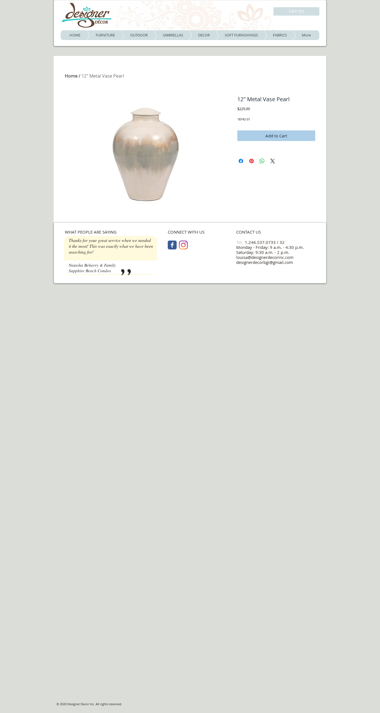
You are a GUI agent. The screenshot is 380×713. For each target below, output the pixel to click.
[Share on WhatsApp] (262, 161)
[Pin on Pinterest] (251, 161)
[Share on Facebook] (241, 161)
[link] (297, 11)
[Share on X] (272, 161)
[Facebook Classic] (172, 245)
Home (71, 76)
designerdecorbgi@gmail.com (264, 262)
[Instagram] (183, 245)
